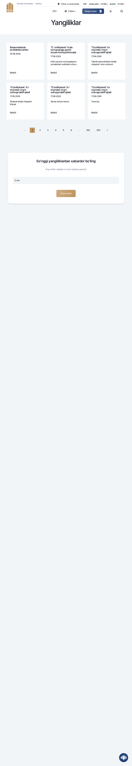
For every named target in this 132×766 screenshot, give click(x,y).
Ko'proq (38, 3)
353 (98, 130)
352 (88, 130)
